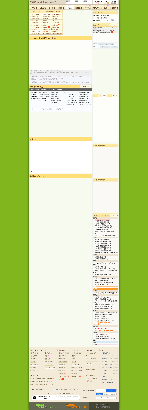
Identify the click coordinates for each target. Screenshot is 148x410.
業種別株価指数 (76, 353)
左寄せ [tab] (101, 390)
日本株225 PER (47, 16)
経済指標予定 (110, 353)
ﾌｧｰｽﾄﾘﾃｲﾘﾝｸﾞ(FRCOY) (56, 100)
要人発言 (110, 361)
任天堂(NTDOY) (54, 92)
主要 (99, 95)
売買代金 (56, 25)
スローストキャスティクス (91, 358)
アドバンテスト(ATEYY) (70, 100)
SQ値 (45, 31)
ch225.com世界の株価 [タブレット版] (76, 406)
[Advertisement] (105, 38)
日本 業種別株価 (57, 14)
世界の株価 (36, 18)
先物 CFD (35, 16)
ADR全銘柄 (34, 364)
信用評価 (45, 20)
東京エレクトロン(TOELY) (70, 102)
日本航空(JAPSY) (83, 100)
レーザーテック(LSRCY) (70, 104)
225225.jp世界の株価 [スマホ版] (44, 406)
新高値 (55, 20)
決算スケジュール (110, 364)
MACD (88, 356)
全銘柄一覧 (86, 86)
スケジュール (36, 33)
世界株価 (34, 8)
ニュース (115, 95)
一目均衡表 (89, 381)
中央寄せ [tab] (111, 390)
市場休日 (110, 370)
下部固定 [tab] (106, 394)
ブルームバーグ (105, 47)
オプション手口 (47, 29)
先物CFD (42, 8)
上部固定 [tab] (99, 394)
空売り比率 (45, 25)
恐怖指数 (55, 31)
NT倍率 (55, 18)
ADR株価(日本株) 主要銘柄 (100, 18)
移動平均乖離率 (90, 369)
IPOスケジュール (110, 367)
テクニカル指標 (47, 33)
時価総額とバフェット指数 (105, 27)
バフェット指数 (77, 370)
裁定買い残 (45, 23)
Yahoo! (101, 44)
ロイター (114, 47)
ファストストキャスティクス (92, 360)
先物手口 (46, 27)
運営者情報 (58, 393)
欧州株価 (78, 8)
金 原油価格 (48, 353)
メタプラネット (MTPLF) (85, 104)
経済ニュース (36, 31)
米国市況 (61, 8)
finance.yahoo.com (107, 382)
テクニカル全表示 (91, 353)
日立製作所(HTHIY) (83, 96)
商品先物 (96, 8)
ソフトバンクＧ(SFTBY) (56, 96)
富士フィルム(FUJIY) (69, 96)
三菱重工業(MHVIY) (83, 94)
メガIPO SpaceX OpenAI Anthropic (42, 378)
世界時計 (104, 376)
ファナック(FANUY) (69, 98)
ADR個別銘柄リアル (98, 20)
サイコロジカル (90, 375)
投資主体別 (45, 18)
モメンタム (89, 363)
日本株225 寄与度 (47, 14)
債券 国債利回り (49, 362)
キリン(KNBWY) (54, 102)
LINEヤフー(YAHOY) (55, 98)
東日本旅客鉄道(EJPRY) (84, 102)
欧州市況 (33, 367)
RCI (87, 372)
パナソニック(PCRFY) (69, 92)
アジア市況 (34, 370)
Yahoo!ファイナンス (108, 379)
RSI (87, 366)
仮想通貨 (114, 8)
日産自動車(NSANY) (84, 92)
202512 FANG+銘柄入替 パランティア (42, 384)
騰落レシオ (56, 16)
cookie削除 (55, 389)
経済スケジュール (50, 367)
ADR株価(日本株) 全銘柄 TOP (101, 15)
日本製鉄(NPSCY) (83, 98)
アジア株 (87, 7)
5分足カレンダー (57, 27)
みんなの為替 (109, 44)
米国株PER (57, 33)
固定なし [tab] (113, 394)
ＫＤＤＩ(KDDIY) (55, 94)
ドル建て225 (56, 23)
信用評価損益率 (62, 361)
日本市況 (52, 8)
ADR (70, 8)
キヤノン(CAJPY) (68, 94)
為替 (106, 7)
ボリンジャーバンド (91, 378)
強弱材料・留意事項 (110, 359)
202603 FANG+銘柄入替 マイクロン (41, 381)
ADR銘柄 (35, 23)
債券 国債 (55, 29)
